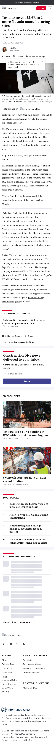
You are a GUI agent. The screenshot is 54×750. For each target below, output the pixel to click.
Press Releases (9, 684)
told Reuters (27, 279)
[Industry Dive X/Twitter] (17, 644)
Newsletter (7, 672)
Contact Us (7, 668)
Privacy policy (8, 737)
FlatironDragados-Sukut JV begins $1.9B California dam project (25, 528)
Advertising (28, 660)
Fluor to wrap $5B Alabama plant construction (28, 516)
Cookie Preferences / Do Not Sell (17, 740)
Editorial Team (8, 664)
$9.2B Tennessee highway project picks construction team (28, 505)
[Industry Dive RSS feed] (23, 644)
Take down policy (38, 737)
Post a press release (21, 622)
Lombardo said (36, 228)
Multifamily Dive (30, 688)
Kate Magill (13, 48)
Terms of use (22, 737)
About (5, 660)
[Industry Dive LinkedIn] (4, 644)
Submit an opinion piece (34, 668)
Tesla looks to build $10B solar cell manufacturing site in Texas (28, 541)
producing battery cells (13, 173)
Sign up (41, 8)
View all (6, 622)
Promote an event (31, 672)
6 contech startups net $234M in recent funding (24, 479)
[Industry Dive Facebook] (10, 644)
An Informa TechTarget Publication (27, 3)
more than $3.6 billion (28, 114)
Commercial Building (23, 342)
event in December (24, 267)
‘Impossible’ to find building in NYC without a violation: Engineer (26, 433)
